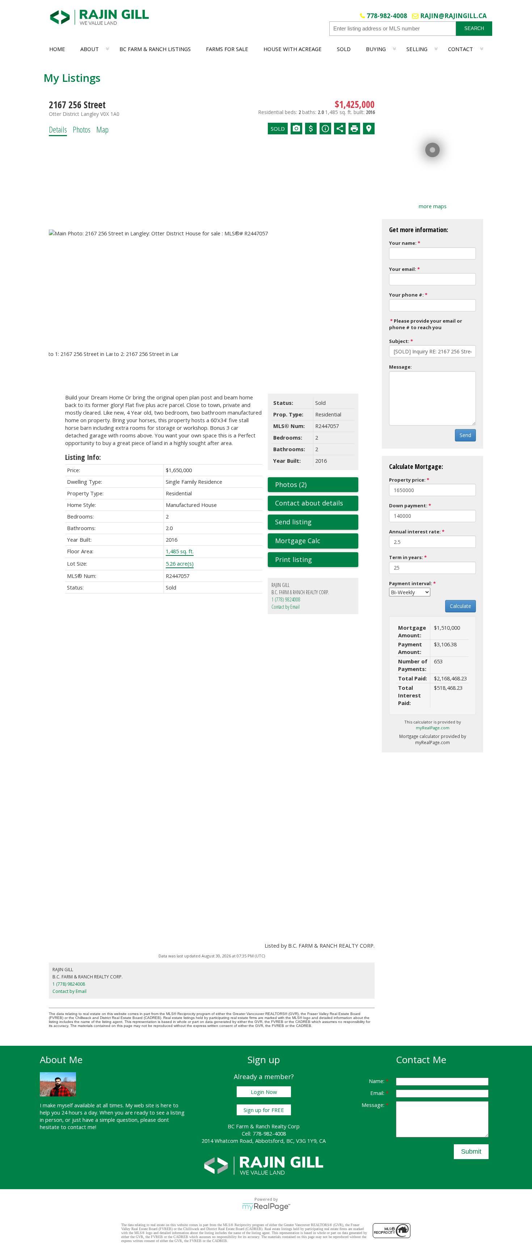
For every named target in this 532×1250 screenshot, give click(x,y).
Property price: (407, 480)
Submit (471, 1151)
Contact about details (309, 503)
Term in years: (406, 557)
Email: (378, 1092)
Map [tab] (102, 129)
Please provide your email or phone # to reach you (425, 324)
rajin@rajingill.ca (453, 16)
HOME (57, 49)
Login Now (264, 1091)
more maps (433, 206)
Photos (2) (291, 484)
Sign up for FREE (264, 1109)
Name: (377, 1081)
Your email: (402, 269)
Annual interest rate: (415, 531)
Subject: (399, 341)
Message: (400, 367)
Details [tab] (58, 129)
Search (474, 28)
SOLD (344, 49)
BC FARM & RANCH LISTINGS (155, 49)
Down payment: (408, 505)
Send (465, 435)
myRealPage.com (432, 727)
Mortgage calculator (316, 541)
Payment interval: (410, 583)
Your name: (403, 243)
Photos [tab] (81, 129)
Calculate (460, 606)
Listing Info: (83, 457)
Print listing (293, 559)
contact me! (82, 1127)
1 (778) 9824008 (285, 599)
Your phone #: (406, 294)
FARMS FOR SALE (227, 49)
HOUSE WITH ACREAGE (292, 49)
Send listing (293, 521)
